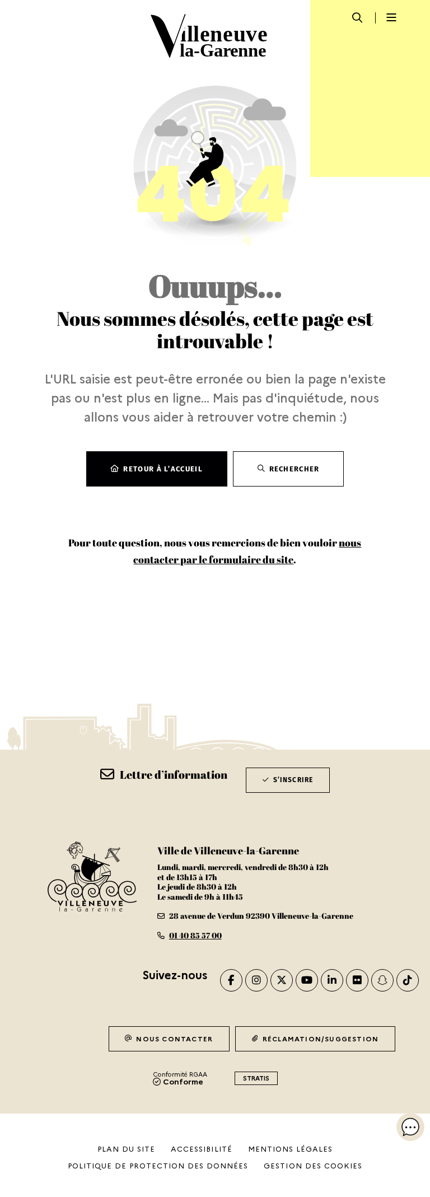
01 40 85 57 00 (195, 935)
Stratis (256, 1078)
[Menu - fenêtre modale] (388, 18)
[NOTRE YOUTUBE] (307, 980)
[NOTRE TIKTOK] (407, 980)
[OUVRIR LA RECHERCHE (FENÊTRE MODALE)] (357, 17)
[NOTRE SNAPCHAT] (382, 980)
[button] (410, 1127)
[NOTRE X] (281, 980)
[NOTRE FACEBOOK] (231, 980)
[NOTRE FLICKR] (357, 980)
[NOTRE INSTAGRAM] (256, 980)
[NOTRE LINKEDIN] (332, 980)
